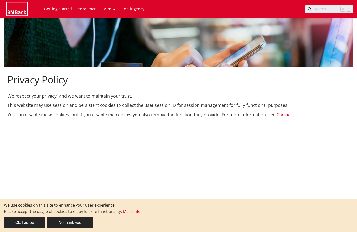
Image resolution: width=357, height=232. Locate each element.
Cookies (285, 114)
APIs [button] (108, 9)
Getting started (58, 9)
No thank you (70, 222)
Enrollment (88, 9)
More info (132, 211)
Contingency (132, 9)
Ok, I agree (24, 222)
